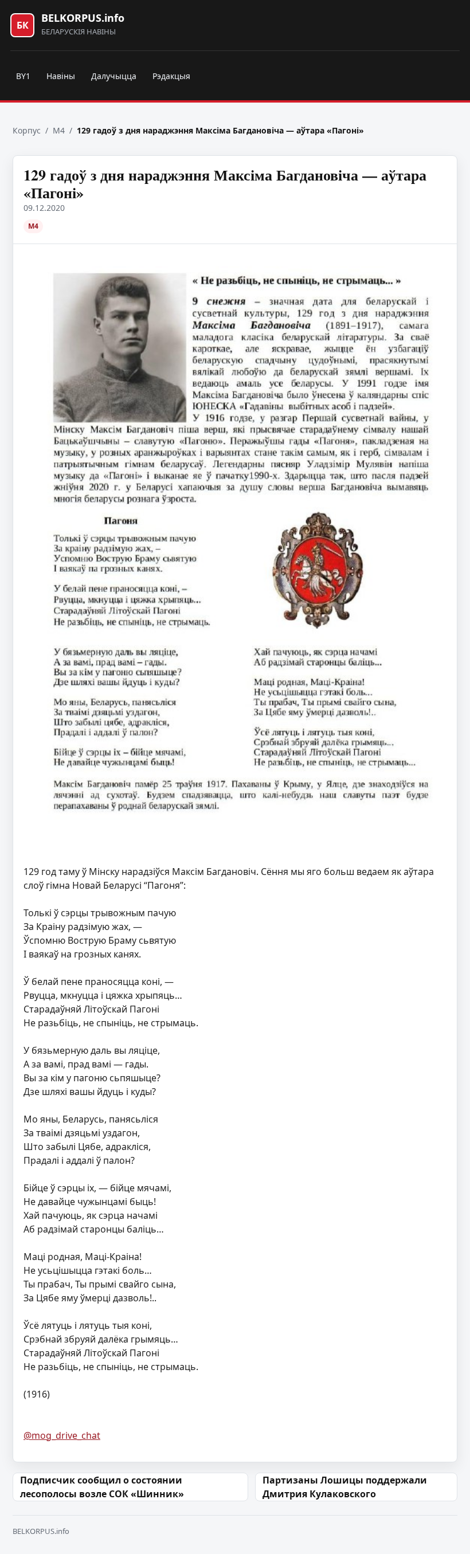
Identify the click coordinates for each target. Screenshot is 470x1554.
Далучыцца (113, 75)
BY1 (23, 75)
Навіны (60, 75)
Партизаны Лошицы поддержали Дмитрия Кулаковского (345, 1487)
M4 (59, 130)
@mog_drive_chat (61, 1435)
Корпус (27, 130)
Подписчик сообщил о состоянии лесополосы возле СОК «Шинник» (102, 1487)
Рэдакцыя (171, 75)
